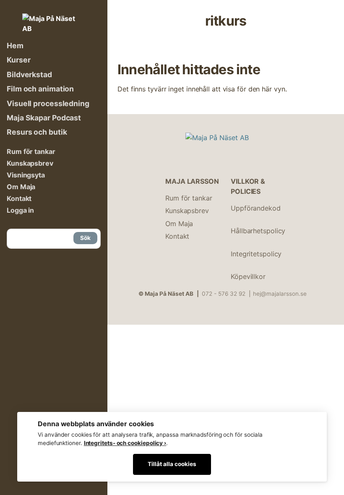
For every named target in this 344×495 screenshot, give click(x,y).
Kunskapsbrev (30, 163)
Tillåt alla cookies (172, 464)
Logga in (20, 210)
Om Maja (21, 186)
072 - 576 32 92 (223, 293)
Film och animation (40, 88)
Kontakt (19, 198)
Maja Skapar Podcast (44, 117)
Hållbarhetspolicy (258, 231)
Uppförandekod (256, 208)
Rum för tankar (31, 151)
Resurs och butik (37, 132)
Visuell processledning (48, 103)
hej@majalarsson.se (280, 293)
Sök (85, 237)
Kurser (18, 59)
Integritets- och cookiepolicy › (125, 443)
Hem (15, 45)
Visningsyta (26, 175)
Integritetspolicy (256, 254)
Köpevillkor (248, 276)
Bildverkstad (29, 74)
